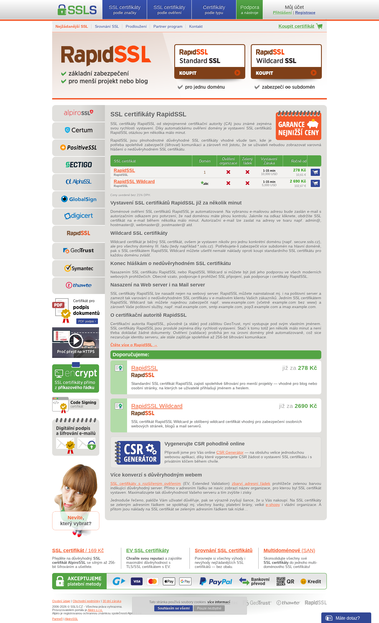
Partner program (168, 26)
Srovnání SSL (107, 26)
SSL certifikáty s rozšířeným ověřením (145, 483)
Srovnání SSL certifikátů (223, 550)
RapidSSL (124, 170)
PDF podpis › (87, 321)
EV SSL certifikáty (147, 550)
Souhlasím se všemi (174, 608)
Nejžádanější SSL (71, 26)
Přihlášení (282, 12)
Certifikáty (214, 9)
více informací (219, 602)
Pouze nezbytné (209, 608)
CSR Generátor (230, 452)
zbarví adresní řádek (251, 483)
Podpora (249, 9)
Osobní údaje (61, 601)
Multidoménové (289, 550)
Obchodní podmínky (86, 601)
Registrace (305, 12)
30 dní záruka (112, 601)
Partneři (57, 618)
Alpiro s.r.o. (95, 610)
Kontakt (196, 26)
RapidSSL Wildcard (134, 181)
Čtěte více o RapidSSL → (134, 345)
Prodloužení (136, 26)
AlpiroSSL (71, 618)
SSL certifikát (78, 550)
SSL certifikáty (124, 9)
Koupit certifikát (296, 26)
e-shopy (273, 504)
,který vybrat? (76, 520)
